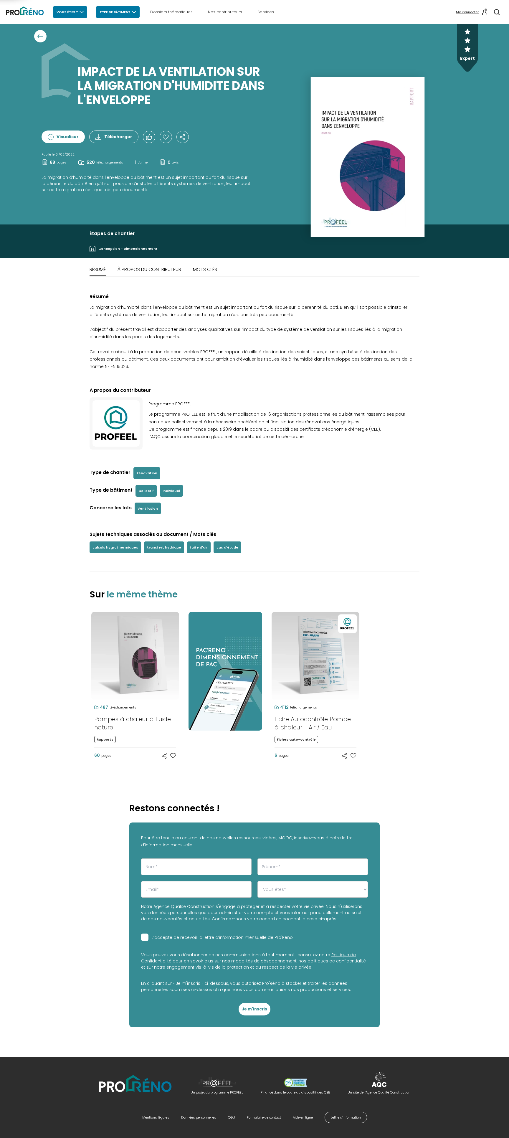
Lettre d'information (346, 1117)
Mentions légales (155, 1117)
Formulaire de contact (264, 1117)
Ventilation (148, 508)
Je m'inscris (254, 1009)
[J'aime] (166, 137)
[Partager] (182, 137)
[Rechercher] (497, 12)
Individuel (171, 490)
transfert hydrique (164, 547)
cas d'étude (227, 547)
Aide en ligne (303, 1117)
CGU (231, 1117)
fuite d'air (199, 547)
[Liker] (149, 137)
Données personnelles (198, 1117)
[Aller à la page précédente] (40, 36)
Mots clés (205, 269)
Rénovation (146, 473)
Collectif (146, 490)
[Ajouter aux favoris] (173, 755)
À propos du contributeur (149, 269)
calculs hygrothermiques (115, 547)
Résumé (98, 269)
